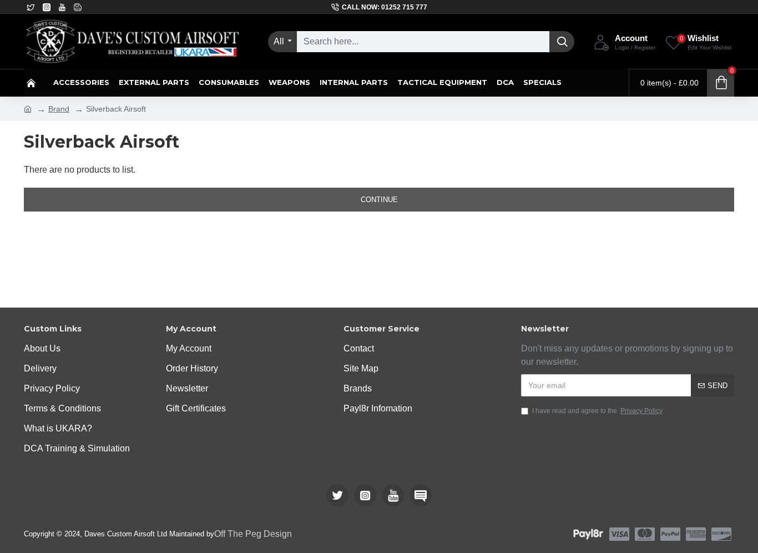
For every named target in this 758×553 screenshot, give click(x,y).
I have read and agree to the (597, 411)
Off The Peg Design (253, 534)
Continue (379, 199)
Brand (58, 108)
